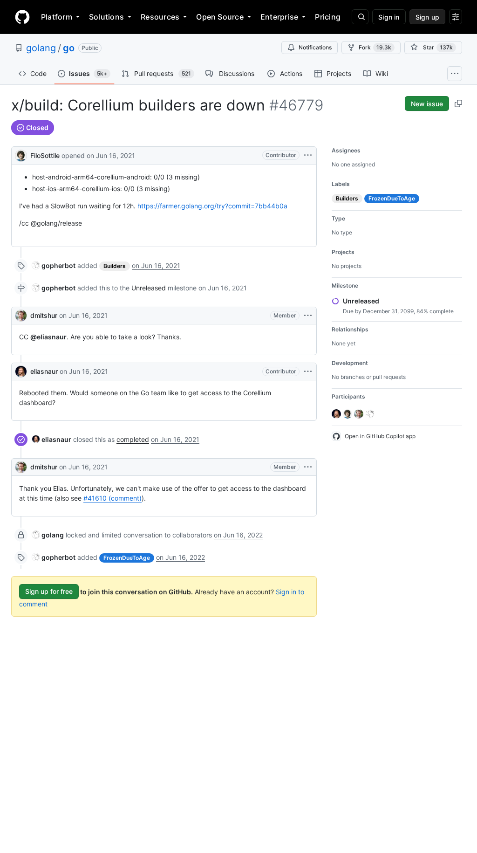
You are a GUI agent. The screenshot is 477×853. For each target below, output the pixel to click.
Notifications (315, 47)
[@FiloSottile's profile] (21, 154)
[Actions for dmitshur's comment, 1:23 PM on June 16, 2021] (307, 315)
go (69, 48)
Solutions (106, 16)
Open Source (220, 16)
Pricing (328, 16)
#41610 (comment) (112, 498)
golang (41, 48)
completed (132, 439)
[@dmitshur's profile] (21, 315)
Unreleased (148, 288)
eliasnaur (44, 371)
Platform (56, 16)
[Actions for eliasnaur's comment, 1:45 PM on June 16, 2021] (307, 371)
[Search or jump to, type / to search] (360, 16)
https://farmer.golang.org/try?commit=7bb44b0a (212, 206)
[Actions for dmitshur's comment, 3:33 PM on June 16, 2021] (307, 467)
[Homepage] (22, 16)
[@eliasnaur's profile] (21, 371)
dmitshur (43, 315)
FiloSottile (45, 155)
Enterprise (279, 16)
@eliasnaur (48, 337)
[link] (53, 265)
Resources (160, 16)
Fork (375, 47)
